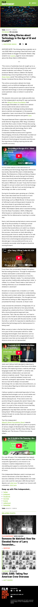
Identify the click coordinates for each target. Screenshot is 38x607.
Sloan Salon (6, 77)
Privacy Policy (14, 601)
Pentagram (26, 601)
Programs (5, 32)
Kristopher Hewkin (10, 44)
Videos (14, 30)
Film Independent (8, 536)
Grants (8, 30)
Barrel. (12, 602)
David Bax (7, 548)
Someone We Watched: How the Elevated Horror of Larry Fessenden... (18, 541)
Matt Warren (8, 580)
